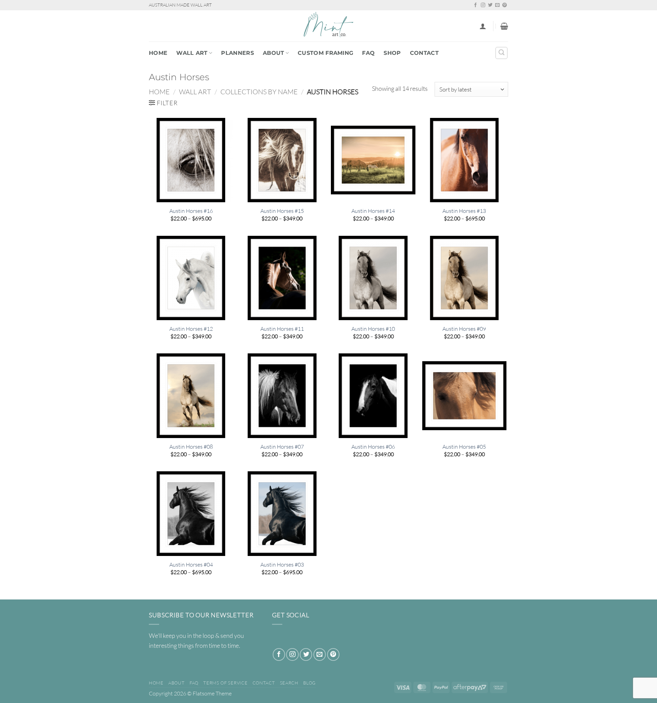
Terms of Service (225, 683)
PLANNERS (237, 53)
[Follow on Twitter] (490, 5)
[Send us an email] (497, 5)
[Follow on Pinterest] (504, 5)
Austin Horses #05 (464, 446)
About (273, 53)
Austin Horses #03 (282, 564)
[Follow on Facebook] (475, 5)
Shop (392, 53)
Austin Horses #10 (373, 328)
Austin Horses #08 (191, 446)
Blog (309, 683)
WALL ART (192, 53)
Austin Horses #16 (191, 210)
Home (158, 53)
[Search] (501, 53)
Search (289, 683)
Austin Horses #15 (282, 210)
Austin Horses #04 (191, 564)
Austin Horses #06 (373, 446)
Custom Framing (325, 53)
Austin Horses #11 (282, 328)
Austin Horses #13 (464, 210)
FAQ (368, 53)
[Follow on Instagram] (483, 5)
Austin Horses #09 (464, 328)
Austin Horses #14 (373, 210)
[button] (482, 26)
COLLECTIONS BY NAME (259, 91)
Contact (424, 53)
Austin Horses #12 (191, 328)
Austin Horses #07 (282, 446)
